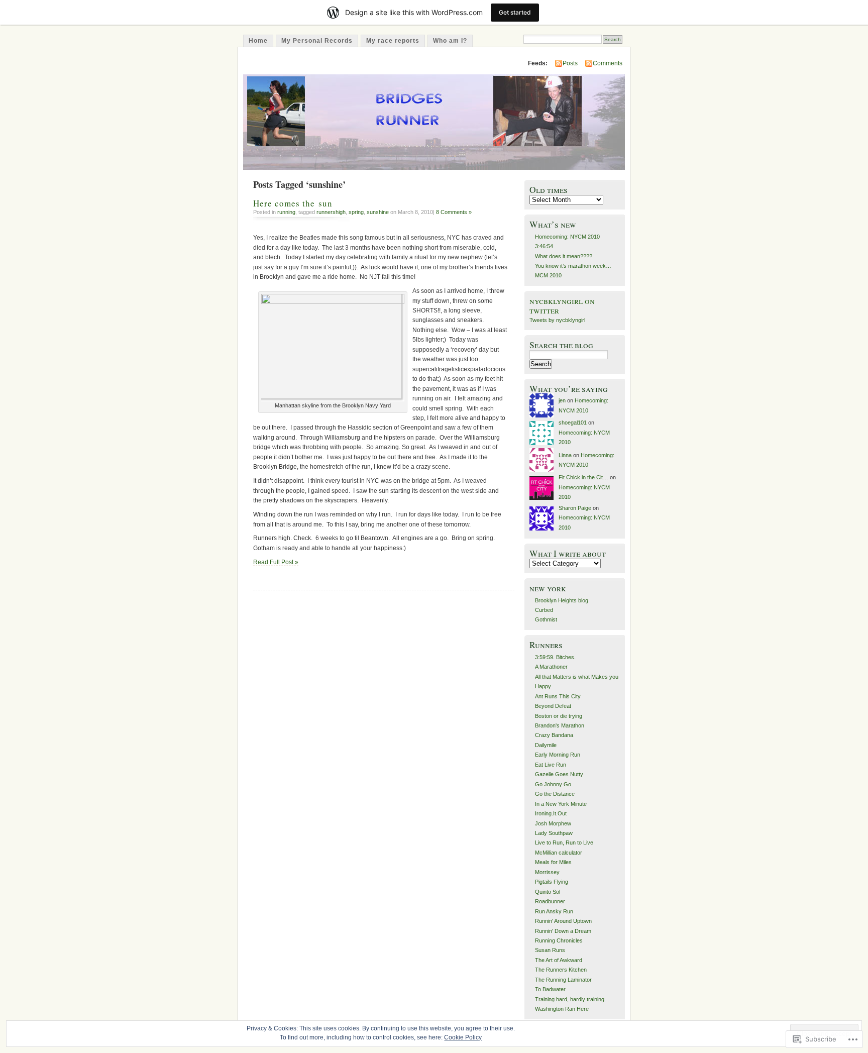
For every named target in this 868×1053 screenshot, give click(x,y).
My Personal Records (317, 40)
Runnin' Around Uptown (563, 921)
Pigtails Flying (551, 882)
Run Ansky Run (554, 911)
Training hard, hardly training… (572, 999)
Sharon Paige (575, 508)
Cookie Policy (463, 1037)
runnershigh (331, 212)
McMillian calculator (558, 853)
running (286, 212)
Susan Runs (550, 950)
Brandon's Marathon (559, 725)
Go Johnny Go (553, 784)
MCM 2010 (548, 275)
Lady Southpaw (554, 833)
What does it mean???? (563, 256)
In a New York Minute (561, 804)
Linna (565, 455)
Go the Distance (555, 794)
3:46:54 (544, 246)
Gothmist (546, 619)
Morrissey (547, 872)
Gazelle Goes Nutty (559, 774)
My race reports (392, 40)
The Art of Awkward (558, 960)
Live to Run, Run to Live (564, 842)
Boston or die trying (558, 716)
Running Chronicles (559, 940)
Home (258, 40)
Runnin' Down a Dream (563, 931)
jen (562, 400)
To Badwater (550, 989)
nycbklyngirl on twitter (562, 305)
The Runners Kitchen (561, 970)
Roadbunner (550, 901)
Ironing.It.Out (551, 813)
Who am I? (450, 40)
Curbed (544, 610)
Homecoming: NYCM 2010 (567, 237)
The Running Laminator (563, 980)
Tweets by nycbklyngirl (557, 320)
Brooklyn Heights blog (561, 600)
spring (356, 212)
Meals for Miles (553, 862)
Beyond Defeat (553, 706)
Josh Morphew (553, 823)
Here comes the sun (293, 203)
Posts (570, 63)
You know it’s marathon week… (573, 266)
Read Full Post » (275, 562)
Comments (607, 63)
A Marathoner (551, 667)
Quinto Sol (547, 892)
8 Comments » (454, 212)
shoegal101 (573, 422)
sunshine (378, 212)
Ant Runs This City (558, 696)
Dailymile (546, 745)
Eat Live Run (550, 765)
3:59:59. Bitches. (555, 657)
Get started (515, 12)
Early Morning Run (557, 755)
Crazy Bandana (554, 735)
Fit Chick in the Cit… (583, 477)
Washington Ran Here (562, 1009)
